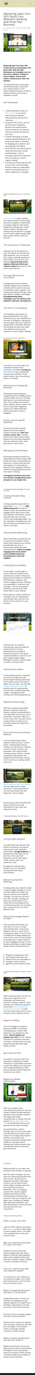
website (10, 1229)
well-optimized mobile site (16, 1122)
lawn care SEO (10, 113)
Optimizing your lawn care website (17, 784)
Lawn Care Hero (10, 28)
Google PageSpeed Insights (14, 686)
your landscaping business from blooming (15, 1008)
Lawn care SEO (9, 218)
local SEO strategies (12, 372)
